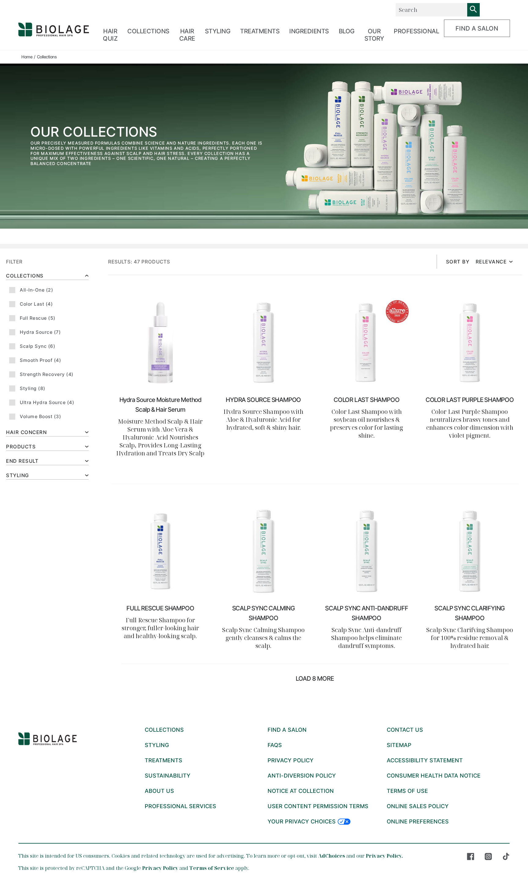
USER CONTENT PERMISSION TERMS (318, 806)
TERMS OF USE (407, 791)
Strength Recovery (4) (47, 374)
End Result (22, 461)
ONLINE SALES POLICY (418, 806)
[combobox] (431, 10)
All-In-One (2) (36, 290)
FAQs (275, 745)
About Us (159, 791)
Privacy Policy (160, 868)
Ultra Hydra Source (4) (47, 402)
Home (26, 56)
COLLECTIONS (148, 31)
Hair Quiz (110, 35)
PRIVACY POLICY (291, 760)
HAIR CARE (187, 35)
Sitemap (399, 745)
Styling (17, 475)
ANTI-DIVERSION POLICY (302, 776)
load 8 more (315, 678)
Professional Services (180, 806)
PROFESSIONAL (416, 31)
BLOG (347, 31)
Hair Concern (26, 432)
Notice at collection (301, 791)
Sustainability (168, 776)
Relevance (491, 262)
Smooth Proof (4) (40, 360)
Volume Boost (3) (40, 416)
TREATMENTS (260, 31)
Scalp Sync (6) (37, 346)
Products (21, 447)
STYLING (218, 31)
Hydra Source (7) (40, 332)
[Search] (473, 10)
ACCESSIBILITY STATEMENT (425, 760)
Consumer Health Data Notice (434, 776)
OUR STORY (374, 35)
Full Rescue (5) (38, 318)
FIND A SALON (477, 28)
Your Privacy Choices (302, 822)
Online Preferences (418, 822)
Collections (25, 276)
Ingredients (309, 31)
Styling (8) (33, 388)
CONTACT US (405, 730)
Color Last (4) (36, 304)
